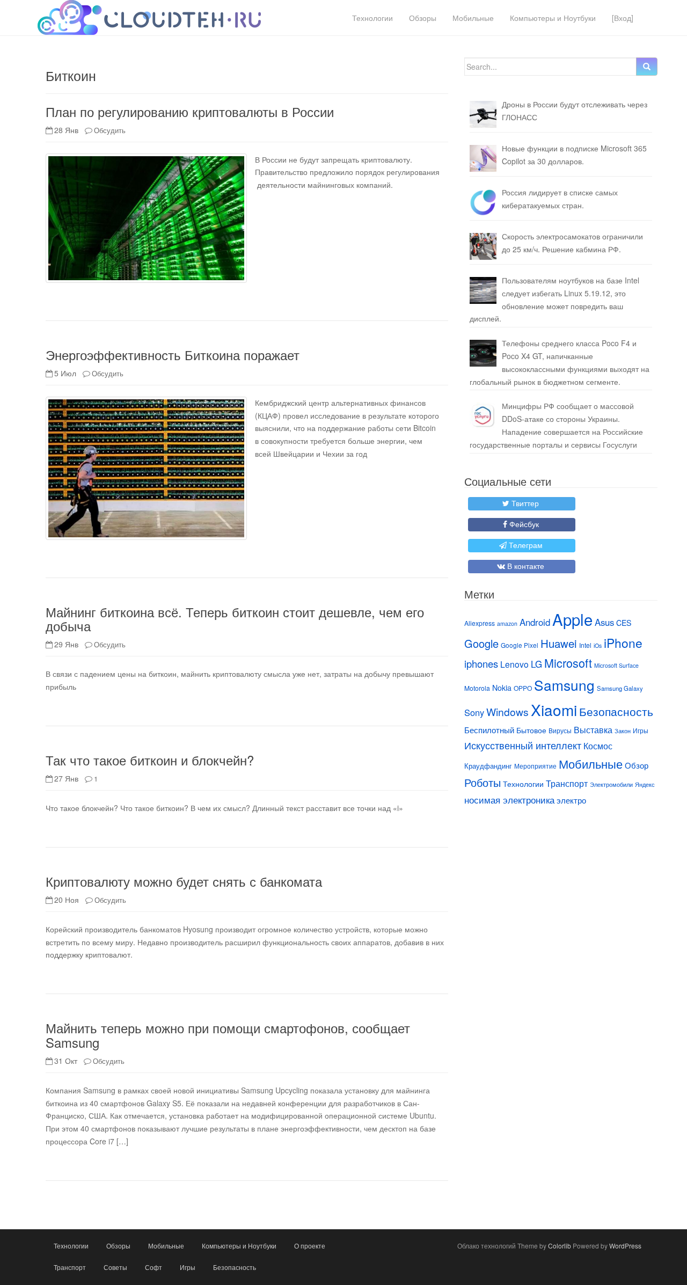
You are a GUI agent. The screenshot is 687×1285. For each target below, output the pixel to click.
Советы (115, 1267)
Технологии (372, 17)
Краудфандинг (488, 766)
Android (535, 622)
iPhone (623, 642)
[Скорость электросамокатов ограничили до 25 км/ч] (483, 246)
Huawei (558, 643)
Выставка (593, 729)
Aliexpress (479, 622)
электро (571, 800)
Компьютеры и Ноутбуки (553, 17)
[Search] (646, 66)
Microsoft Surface (616, 665)
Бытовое (531, 730)
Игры (640, 730)
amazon (507, 623)
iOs (598, 645)
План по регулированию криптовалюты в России (190, 111)
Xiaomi (554, 709)
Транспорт (567, 783)
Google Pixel (519, 644)
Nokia (501, 687)
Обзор (636, 765)
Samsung (564, 685)
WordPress (625, 1245)
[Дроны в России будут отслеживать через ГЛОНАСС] (483, 114)
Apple (572, 619)
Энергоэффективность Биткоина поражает (172, 354)
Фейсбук (524, 524)
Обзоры (422, 17)
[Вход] (622, 17)
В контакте (525, 565)
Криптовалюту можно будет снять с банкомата (184, 881)
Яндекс (645, 784)
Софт (153, 1267)
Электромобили (611, 784)
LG (536, 664)
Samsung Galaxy (620, 688)
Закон (623, 730)
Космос (597, 745)
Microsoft (568, 662)
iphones (481, 663)
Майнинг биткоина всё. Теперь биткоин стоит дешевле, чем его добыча (235, 618)
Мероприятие (535, 765)
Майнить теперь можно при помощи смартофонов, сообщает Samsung (228, 1034)
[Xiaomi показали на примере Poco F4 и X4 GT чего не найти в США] (483, 353)
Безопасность (616, 711)
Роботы (482, 782)
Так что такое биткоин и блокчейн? (150, 759)
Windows (507, 711)
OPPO (523, 687)
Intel (585, 644)
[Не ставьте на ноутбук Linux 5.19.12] (483, 290)
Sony (474, 712)
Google (481, 643)
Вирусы (560, 730)
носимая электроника (509, 799)
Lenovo (514, 664)
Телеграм (526, 544)
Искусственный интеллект (522, 745)
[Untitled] (483, 202)
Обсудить (110, 130)
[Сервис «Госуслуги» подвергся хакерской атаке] (483, 416)
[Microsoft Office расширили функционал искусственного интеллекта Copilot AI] (483, 158)
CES (623, 622)
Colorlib (559, 1245)
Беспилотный (489, 729)
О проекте (309, 1245)
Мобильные (473, 17)
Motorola (477, 687)
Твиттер (525, 503)
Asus (604, 622)
